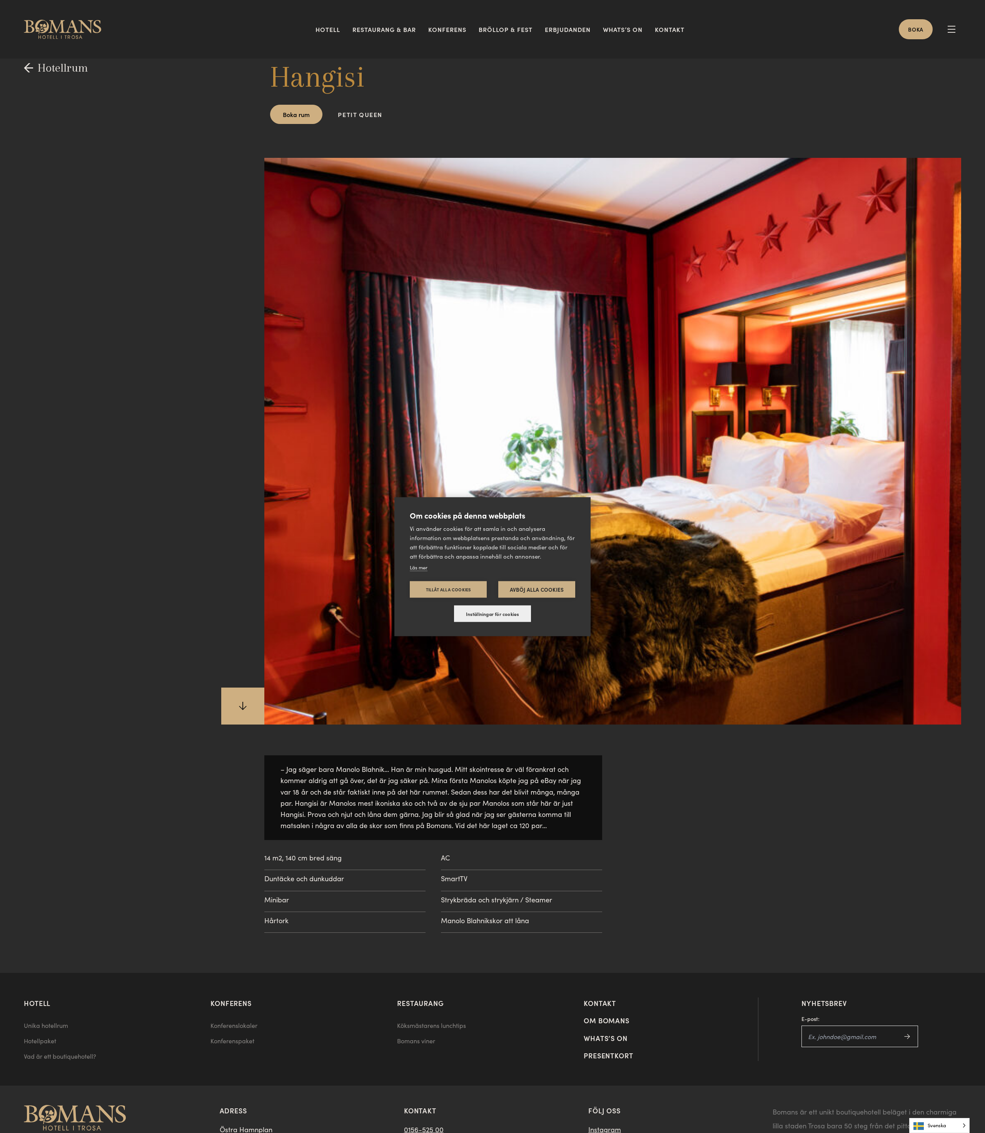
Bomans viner (416, 1041)
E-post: (810, 1019)
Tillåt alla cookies (448, 589)
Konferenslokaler (233, 1025)
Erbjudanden (568, 29)
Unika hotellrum (46, 1025)
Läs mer (418, 567)
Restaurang (420, 1003)
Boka (915, 29)
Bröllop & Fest (506, 29)
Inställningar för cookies (492, 614)
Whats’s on (623, 29)
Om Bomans (606, 1020)
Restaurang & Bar (384, 29)
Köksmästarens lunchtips (431, 1025)
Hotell (328, 29)
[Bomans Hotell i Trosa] (65, 29)
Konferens (447, 29)
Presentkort (608, 1055)
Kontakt (669, 29)
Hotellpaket (40, 1041)
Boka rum (296, 114)
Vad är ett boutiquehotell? (60, 1056)
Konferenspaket (232, 1041)
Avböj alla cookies (537, 589)
